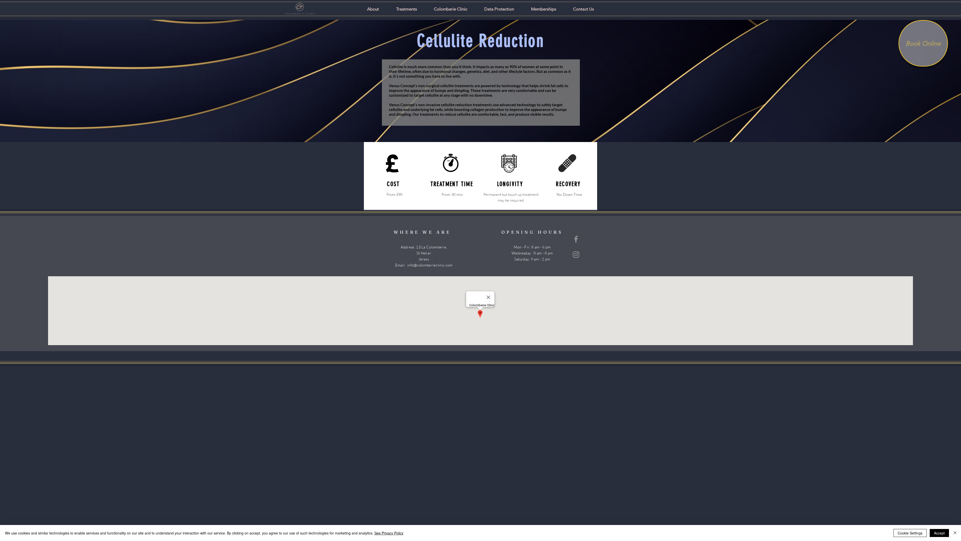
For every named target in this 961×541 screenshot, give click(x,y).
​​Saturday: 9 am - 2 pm (532, 259)
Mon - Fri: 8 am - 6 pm (532, 247)
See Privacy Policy (388, 532)
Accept (939, 532)
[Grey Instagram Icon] (576, 254)
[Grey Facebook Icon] (576, 239)
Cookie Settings (910, 532)
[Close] (955, 533)
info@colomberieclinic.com (430, 265)
